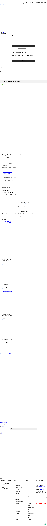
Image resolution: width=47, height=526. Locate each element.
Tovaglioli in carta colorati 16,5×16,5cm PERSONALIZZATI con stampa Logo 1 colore (7, 315)
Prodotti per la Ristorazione (22, 213)
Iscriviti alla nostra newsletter (19, 52)
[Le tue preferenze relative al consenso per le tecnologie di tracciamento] (45, 524)
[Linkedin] (12, 192)
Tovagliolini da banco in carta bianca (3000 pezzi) (6, 285)
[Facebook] (7, 192)
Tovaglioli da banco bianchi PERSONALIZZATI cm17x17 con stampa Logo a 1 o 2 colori (7, 260)
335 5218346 (41, 489)
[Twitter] (8, 192)
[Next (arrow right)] (1, 478)
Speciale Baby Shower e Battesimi (39, 213)
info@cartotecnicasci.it (41, 486)
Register (23, 60)
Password (14, 38)
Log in (23, 45)
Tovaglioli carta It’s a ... (3, 422)
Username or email (15, 35)
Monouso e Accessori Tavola (13, 213)
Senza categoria (30, 213)
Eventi (7, 213)
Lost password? (14, 41)
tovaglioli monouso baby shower (29, 216)
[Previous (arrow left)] (0, 478)
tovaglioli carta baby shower (8, 216)
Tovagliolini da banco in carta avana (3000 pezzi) (7, 340)
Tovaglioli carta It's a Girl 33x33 (19, 216)
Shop (4, 81)
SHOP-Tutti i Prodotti (31, 2)
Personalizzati (37, 2)
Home (26, 2)
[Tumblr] (10, 192)
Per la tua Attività (43, 2)
